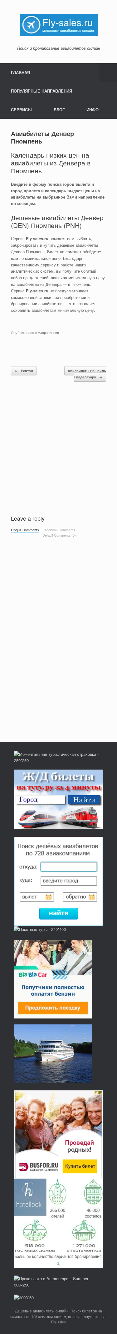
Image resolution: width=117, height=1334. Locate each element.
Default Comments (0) (59, 535)
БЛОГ (59, 110)
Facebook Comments (58, 529)
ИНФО (92, 110)
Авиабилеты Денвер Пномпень (42, 137)
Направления (48, 332)
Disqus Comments (25, 529)
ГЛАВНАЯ (20, 72)
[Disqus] (58, 628)
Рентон (23, 370)
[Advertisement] (58, 450)
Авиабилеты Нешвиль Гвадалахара (87, 373)
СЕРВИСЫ (21, 110)
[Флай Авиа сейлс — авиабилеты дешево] (59, 25)
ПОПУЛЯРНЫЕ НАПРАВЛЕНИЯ (41, 91)
